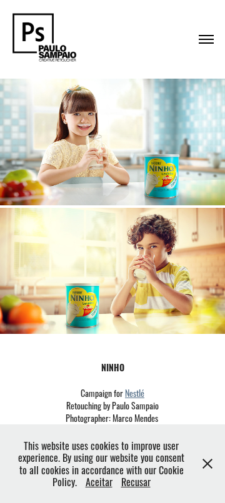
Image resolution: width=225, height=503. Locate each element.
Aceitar (99, 481)
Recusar (136, 481)
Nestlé (134, 392)
